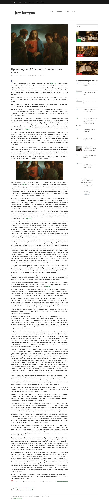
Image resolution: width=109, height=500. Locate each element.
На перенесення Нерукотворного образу (23, 488)
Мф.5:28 (24, 184)
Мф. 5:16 (48, 286)
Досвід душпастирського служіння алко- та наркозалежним (89, 165)
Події (73, 11)
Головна (31, 2)
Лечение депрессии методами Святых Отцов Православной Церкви (89, 148)
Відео (25, 2)
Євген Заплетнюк (18, 498)
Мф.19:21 (27, 129)
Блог (52, 11)
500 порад (13, 2)
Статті (67, 11)
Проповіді (59, 11)
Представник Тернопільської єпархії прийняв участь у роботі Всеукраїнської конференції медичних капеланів (87, 121)
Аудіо (20, 2)
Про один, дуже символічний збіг (22, 490)
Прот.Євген (17, 75)
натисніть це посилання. (62, 481)
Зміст (37, 2)
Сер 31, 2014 (31, 75)
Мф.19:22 (28, 219)
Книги (42, 2)
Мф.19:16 (53, 83)
